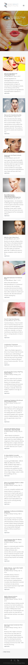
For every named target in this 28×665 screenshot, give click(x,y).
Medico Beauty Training (11, 346)
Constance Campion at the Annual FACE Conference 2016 (13, 401)
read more (6, 93)
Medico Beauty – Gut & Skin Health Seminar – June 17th (13, 568)
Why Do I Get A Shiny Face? (11, 237)
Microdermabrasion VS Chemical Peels (13, 278)
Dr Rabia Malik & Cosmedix (11, 455)
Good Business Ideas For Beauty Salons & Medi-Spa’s (13, 540)
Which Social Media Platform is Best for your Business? (13, 483)
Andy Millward (11, 21)
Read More (14, 44)
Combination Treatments (11, 344)
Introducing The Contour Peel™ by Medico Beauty (13, 372)
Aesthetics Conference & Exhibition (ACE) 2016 (13, 511)
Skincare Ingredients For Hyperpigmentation (14, 17)
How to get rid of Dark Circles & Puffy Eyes (12, 156)
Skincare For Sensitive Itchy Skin (12, 115)
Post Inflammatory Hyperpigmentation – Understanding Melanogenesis (12, 196)
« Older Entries (6, 652)
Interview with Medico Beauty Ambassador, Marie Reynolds (12, 429)
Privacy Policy (21, 663)
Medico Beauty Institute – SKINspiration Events (11, 597)
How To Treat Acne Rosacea (11, 319)
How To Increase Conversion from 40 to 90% (13, 625)
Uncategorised (12, 23)
